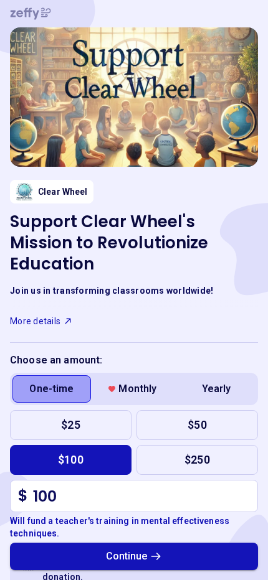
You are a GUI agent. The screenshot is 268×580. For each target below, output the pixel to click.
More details (35, 321)
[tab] (51, 389)
